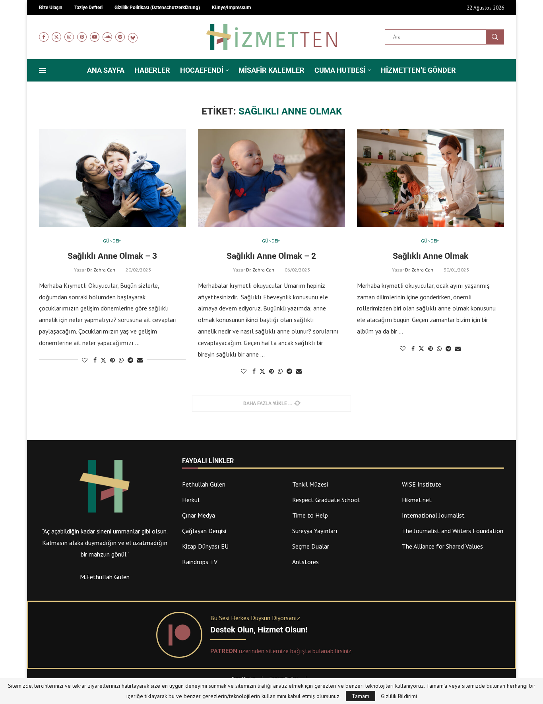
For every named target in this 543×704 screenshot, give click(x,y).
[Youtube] (94, 37)
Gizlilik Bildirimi (399, 696)
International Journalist (433, 515)
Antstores (305, 562)
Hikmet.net (417, 499)
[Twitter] (56, 37)
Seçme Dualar (310, 546)
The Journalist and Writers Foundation (452, 531)
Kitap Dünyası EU (205, 546)
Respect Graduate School (326, 499)
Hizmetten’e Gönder (418, 70)
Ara (495, 37)
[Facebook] (43, 37)
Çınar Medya (198, 515)
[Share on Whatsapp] (121, 360)
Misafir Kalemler (271, 70)
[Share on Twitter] (103, 360)
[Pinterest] (82, 37)
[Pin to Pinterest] (112, 360)
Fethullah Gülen (203, 484)
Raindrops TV (199, 562)
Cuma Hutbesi (340, 70)
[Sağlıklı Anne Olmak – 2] (271, 178)
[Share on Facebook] (95, 360)
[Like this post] (84, 360)
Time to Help (310, 515)
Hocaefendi (201, 70)
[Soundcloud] (107, 37)
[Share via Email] (140, 360)
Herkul (191, 499)
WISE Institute (421, 484)
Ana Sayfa (105, 70)
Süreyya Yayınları (314, 531)
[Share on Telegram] (130, 360)
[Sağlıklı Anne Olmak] (430, 178)
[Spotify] (120, 37)
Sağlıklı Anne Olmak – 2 (271, 256)
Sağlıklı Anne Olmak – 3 (112, 256)
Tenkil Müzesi (310, 484)
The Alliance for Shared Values (442, 546)
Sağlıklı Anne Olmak (430, 256)
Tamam (360, 696)
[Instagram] (69, 37)
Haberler (152, 70)
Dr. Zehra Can (101, 270)
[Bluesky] (133, 37)
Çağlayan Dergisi (204, 531)
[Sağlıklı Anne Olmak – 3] (112, 178)
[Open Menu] (42, 70)
